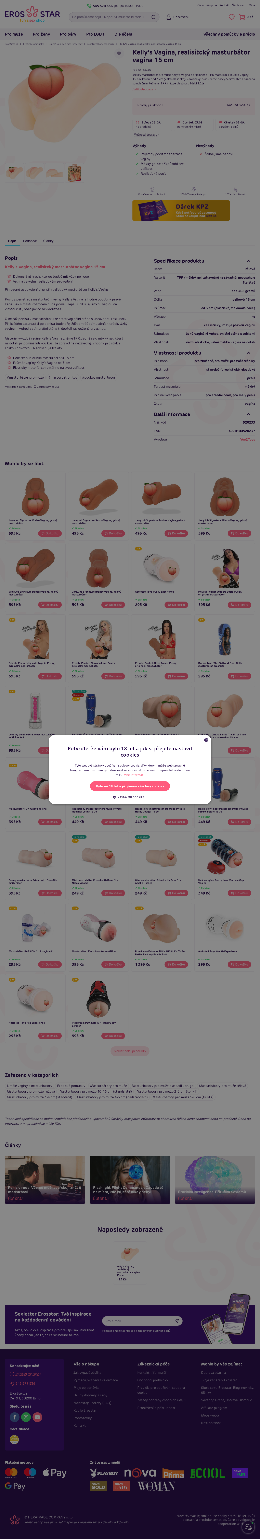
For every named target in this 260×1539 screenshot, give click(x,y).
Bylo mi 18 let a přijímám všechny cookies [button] (130, 786)
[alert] (130, 769)
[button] (130, 797)
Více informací (134, 775)
